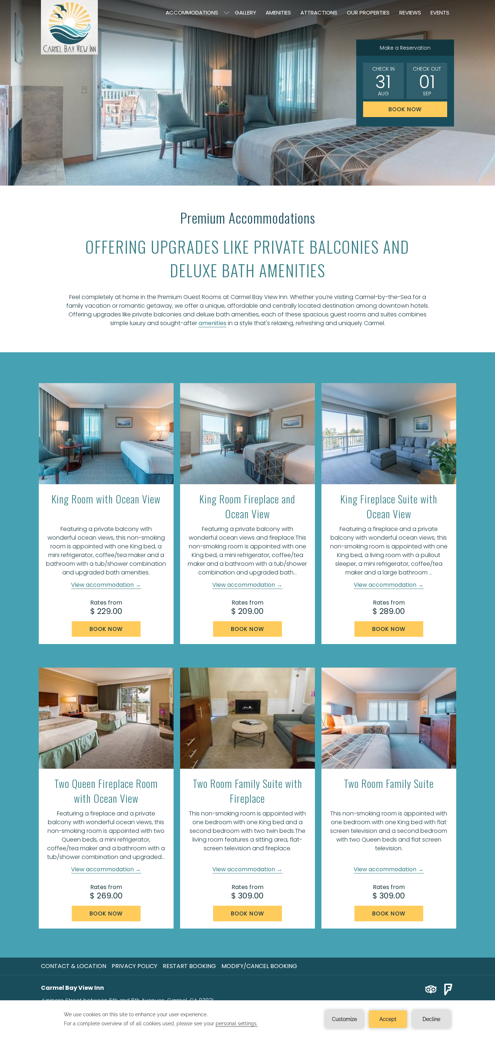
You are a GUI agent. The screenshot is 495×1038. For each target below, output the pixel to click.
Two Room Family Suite (389, 783)
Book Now (405, 109)
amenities (212, 323)
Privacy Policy (134, 966)
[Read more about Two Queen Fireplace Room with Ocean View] (106, 718)
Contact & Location (73, 966)
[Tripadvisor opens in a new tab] (431, 989)
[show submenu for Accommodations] (226, 12)
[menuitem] (192, 12)
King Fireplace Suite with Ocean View (388, 506)
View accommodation (103, 585)
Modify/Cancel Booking (259, 966)
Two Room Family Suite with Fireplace (247, 791)
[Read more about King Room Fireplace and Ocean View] (247, 433)
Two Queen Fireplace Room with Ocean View (106, 791)
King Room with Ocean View (106, 498)
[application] (247, 1019)
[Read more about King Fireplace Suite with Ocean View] (388, 433)
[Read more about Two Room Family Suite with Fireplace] (247, 718)
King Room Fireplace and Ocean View (247, 506)
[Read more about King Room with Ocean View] (106, 433)
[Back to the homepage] (69, 27)
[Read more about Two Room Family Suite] (388, 718)
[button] (383, 81)
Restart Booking (189, 966)
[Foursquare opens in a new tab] (448, 989)
